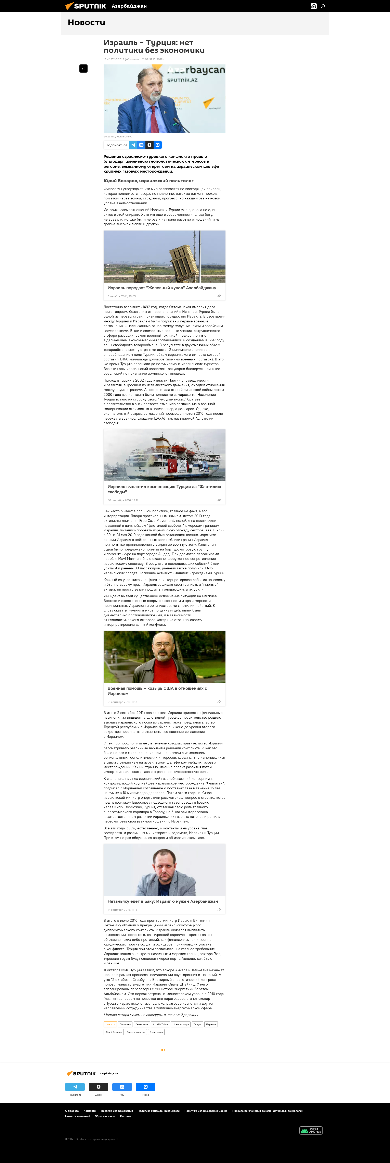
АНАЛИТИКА (160, 1024)
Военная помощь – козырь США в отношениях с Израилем (157, 690)
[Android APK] (311, 1131)
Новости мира (181, 1024)
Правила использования (117, 1111)
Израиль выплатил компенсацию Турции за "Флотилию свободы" (164, 489)
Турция (197, 1024)
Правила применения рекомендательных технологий (267, 1111)
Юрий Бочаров (113, 1032)
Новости (110, 1024)
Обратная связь (105, 1116)
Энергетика (156, 1032)
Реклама (125, 1116)
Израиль (211, 1024)
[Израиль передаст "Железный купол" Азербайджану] (164, 257)
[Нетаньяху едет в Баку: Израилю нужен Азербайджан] (164, 870)
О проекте (72, 1111)
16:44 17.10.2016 (114, 59)
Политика (125, 1024)
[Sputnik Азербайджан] (87, 11)
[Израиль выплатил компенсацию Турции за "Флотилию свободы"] (164, 455)
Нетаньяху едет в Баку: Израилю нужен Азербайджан (163, 901)
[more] (219, 296)
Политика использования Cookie (206, 1111)
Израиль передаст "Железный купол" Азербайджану (162, 287)
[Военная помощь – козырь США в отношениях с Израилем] (164, 657)
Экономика (141, 1024)
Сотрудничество (136, 1032)
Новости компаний (77, 1116)
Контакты (90, 1111)
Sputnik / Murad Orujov (119, 136)
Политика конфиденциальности (159, 1111)
